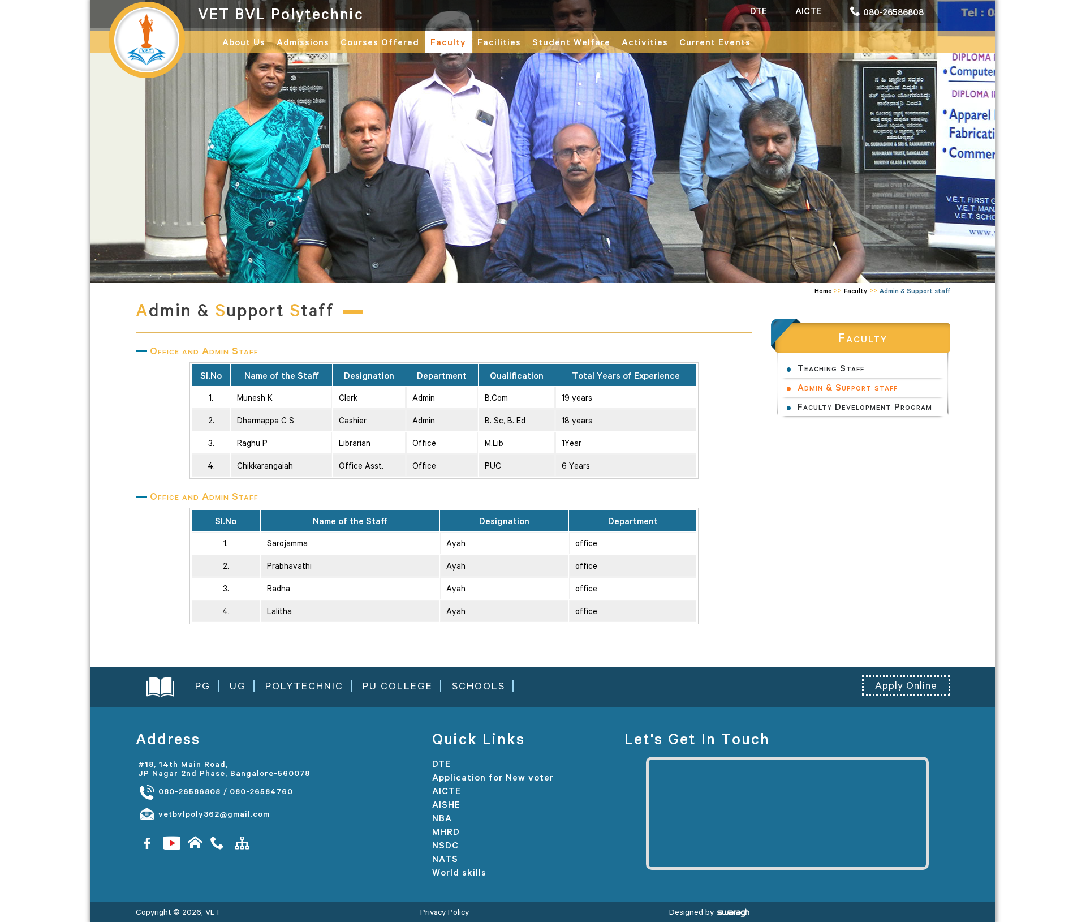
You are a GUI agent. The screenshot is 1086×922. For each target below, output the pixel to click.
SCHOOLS (478, 686)
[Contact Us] (218, 842)
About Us (243, 42)
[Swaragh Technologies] (733, 911)
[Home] (195, 842)
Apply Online (906, 685)
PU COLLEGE (398, 686)
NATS (445, 859)
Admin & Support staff (848, 387)
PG (202, 686)
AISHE (446, 804)
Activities (645, 42)
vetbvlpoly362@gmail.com (213, 813)
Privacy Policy (444, 911)
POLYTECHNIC (304, 686)
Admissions (303, 42)
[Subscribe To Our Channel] (171, 842)
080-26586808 (188, 791)
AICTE (446, 791)
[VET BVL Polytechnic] (146, 39)
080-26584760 (261, 791)
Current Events (715, 42)
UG (238, 686)
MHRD (446, 831)
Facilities (499, 42)
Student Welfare (571, 42)
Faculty (448, 42)
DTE (441, 763)
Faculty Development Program (865, 406)
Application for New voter (493, 777)
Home (823, 290)
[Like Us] (147, 842)
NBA (442, 818)
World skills (459, 872)
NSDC (445, 845)
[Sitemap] (242, 842)
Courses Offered (380, 42)
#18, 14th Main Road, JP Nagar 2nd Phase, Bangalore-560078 (224, 769)
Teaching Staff (831, 368)
